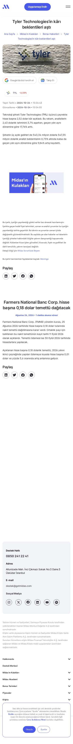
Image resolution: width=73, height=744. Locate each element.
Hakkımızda (8, 659)
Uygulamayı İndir (37, 6)
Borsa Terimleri (10, 686)
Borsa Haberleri (51, 33)
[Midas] (6, 7)
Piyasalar (7, 693)
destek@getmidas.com (19, 585)
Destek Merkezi (10, 666)
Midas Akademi (10, 679)
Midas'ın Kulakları (11, 672)
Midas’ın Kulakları (29, 33)
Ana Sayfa (9, 33)
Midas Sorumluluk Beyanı (29, 251)
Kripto (5, 699)
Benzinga (44, 259)
